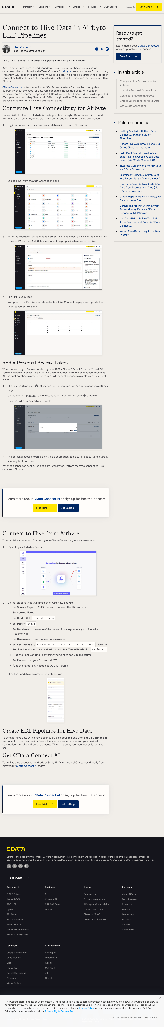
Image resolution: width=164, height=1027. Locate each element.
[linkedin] (9, 866)
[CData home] (10, 6)
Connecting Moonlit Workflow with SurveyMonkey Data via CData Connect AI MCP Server (139, 209)
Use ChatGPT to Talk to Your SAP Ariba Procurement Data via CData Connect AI (140, 222)
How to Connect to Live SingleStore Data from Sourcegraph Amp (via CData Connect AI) (140, 187)
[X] (14, 866)
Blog (9, 962)
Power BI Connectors (18, 929)
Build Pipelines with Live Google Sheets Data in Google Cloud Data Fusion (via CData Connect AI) (139, 156)
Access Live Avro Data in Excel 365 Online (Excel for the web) (140, 145)
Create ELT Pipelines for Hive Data (140, 100)
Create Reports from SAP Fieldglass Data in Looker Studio (140, 198)
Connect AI (51, 899)
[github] (20, 866)
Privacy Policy (86, 1008)
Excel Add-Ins (14, 924)
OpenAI (49, 978)
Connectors (90, 894)
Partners (126, 919)
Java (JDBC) (13, 899)
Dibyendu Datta (22, 47)
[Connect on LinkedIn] (107, 49)
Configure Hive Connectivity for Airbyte (138, 83)
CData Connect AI (12, 87)
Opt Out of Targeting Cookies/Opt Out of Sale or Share (132, 1017)
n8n (47, 972)
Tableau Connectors (17, 934)
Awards (126, 909)
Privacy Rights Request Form (60, 1011)
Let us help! (68, 507)
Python (10, 909)
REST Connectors (16, 919)
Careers (126, 924)
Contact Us (128, 929)
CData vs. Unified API (95, 919)
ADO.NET (11, 904)
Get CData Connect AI (133, 106)
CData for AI (110, 6)
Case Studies (14, 957)
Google (49, 962)
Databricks (51, 957)
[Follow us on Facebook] (96, 49)
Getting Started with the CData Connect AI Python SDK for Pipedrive (138, 134)
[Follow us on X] (102, 49)
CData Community (17, 952)
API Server (12, 914)
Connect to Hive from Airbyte (137, 95)
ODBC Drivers (14, 894)
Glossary (11, 978)
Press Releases (129, 899)
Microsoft (50, 967)
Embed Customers (93, 909)
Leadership (128, 914)
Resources (12, 967)
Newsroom (127, 904)
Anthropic (50, 952)
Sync (47, 894)
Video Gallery (14, 983)
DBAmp (49, 909)
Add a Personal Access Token (140, 90)
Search (129, 7)
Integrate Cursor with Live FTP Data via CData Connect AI (140, 167)
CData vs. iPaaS (92, 914)
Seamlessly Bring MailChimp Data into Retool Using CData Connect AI (140, 176)
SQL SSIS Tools (52, 904)
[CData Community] (26, 866)
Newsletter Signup (16, 972)
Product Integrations (94, 899)
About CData (129, 894)
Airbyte (66, 71)
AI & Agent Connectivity (96, 904)
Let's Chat (145, 7)
